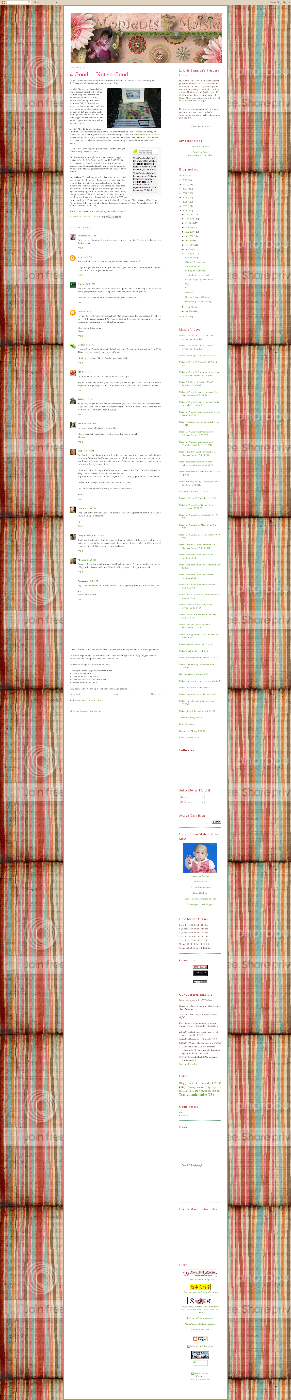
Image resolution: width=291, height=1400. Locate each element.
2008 (185, 202)
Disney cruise (196, 1087)
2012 (185, 184)
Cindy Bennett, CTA (87, 535)
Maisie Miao (185, 98)
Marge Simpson (84, 137)
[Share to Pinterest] (119, 216)
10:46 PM (87, 311)
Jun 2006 (189, 240)
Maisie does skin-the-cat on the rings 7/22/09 (199, 681)
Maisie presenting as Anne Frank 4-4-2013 (198, 355)
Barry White (139, 134)
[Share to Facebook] (116, 216)
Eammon (183, 1115)
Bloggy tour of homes (192, 1083)
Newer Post (75, 693)
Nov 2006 (190, 218)
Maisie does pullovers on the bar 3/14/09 (198, 694)
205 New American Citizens (197, 297)
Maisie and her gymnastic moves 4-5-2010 (198, 657)
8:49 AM (90, 450)
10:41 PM (91, 508)
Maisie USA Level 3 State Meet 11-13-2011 (199, 498)
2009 (185, 197)
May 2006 (190, 245)
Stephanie (82, 235)
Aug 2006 (190, 232)
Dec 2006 (190, 214)
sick (100, 129)
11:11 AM (90, 344)
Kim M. (81, 284)
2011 (185, 188)
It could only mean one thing (198, 301)
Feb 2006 (190, 307)
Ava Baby (82, 423)
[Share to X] (113, 216)
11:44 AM (86, 371)
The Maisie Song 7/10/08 (190, 717)
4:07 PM (92, 235)
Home (115, 693)
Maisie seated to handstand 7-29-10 (195, 644)
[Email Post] (103, 216)
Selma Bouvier (152, 134)
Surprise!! (189, 292)
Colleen (81, 344)
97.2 (187, 284)
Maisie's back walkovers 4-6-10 (193, 651)
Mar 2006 (190, 253)
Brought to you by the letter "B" (199, 279)
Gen (80, 256)
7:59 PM (92, 423)
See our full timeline (188, 1064)
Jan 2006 (189, 311)
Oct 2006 (189, 223)
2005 (185, 316)
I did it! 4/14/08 (186, 724)
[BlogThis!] (110, 216)
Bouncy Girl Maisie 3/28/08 (192, 731)
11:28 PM (91, 559)
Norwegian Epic (186, 1091)
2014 (185, 175)
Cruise (216, 1083)
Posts (185, 797)
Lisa (80, 311)
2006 (185, 210)
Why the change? (192, 257)
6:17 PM (94, 580)
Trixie (81, 399)
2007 (185, 206)
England (214, 1088)
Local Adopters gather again (197, 275)
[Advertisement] (196, 1237)
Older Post (156, 693)
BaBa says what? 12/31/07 (191, 737)
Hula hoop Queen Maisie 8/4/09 (193, 674)
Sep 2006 (190, 227)
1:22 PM (89, 399)
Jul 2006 (189, 236)
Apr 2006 (190, 249)
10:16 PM (87, 256)
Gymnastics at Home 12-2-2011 (193, 491)
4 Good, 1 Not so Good (99, 74)
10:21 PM (90, 284)
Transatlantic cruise (193, 1094)
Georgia (82, 508)
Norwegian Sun (207, 1090)
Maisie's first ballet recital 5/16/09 (194, 687)
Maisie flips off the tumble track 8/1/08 (197, 711)
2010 (185, 193)
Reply (80, 247)
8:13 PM (102, 535)
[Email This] (107, 216)
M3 (79, 371)
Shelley (81, 450)
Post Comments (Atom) (92, 700)
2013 (185, 180)
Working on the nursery (195, 270)
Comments (188, 802)
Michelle (82, 559)
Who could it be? (192, 266)
